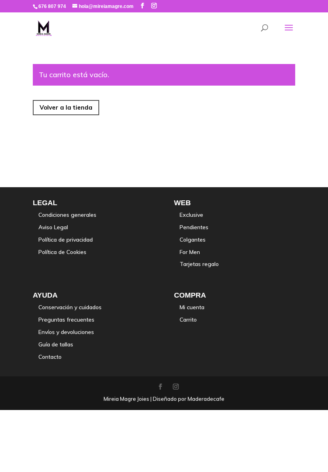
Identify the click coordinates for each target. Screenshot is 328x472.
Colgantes (193, 239)
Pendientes (194, 227)
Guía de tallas (55, 344)
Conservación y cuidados (70, 307)
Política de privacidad (65, 239)
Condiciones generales (67, 214)
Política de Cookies (62, 252)
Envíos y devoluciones (66, 332)
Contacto (50, 356)
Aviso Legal (53, 227)
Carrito (188, 319)
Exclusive (191, 214)
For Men (190, 252)
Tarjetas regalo (199, 264)
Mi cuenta (192, 307)
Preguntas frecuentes (66, 319)
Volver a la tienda (66, 107)
